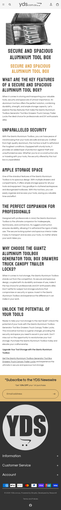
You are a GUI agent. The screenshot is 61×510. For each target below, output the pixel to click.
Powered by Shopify (29, 493)
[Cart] (57, 4)
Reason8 (53, 493)
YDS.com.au (15, 493)
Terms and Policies (30, 499)
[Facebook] (30, 505)
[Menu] (3, 4)
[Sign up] (54, 394)
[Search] (10, 4)
